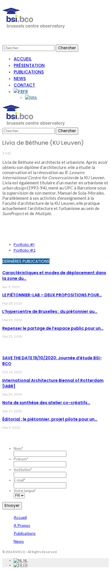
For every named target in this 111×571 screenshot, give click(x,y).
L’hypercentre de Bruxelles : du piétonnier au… (49, 311)
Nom (18, 448)
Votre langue (25, 490)
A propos (22, 525)
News (20, 78)
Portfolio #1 (24, 244)
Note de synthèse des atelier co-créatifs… (46, 402)
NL (35, 97)
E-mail (19, 480)
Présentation (29, 65)
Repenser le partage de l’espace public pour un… (53, 328)
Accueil (23, 59)
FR (25, 92)
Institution (23, 469)
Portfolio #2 (25, 250)
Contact (24, 85)
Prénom (21, 459)
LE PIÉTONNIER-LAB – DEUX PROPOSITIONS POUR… (52, 295)
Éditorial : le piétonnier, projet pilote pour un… (49, 419)
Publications (29, 72)
